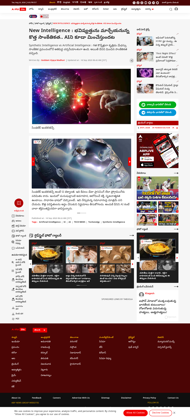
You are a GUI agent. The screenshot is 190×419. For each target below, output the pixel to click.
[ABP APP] (147, 159)
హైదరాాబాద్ (75, 364)
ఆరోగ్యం (132, 341)
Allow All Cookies (135, 413)
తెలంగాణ (65, 9)
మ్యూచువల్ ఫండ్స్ (166, 341)
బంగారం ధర (19, 308)
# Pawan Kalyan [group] (161, 128)
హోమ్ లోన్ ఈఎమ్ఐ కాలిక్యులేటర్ (21, 279)
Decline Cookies (160, 413)
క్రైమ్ (14, 375)
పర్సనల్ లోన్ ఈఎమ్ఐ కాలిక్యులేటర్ (21, 289)
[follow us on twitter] (134, 2)
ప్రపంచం (15, 347)
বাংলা (90, 2)
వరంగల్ (73, 341)
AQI (17, 319)
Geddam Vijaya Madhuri (53, 60)
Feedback (36, 398)
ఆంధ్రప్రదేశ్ (52, 9)
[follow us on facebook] (138, 2)
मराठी (75, 2)
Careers (57, 398)
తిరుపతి (44, 358)
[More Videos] (176, 173)
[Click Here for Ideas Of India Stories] (44, 16)
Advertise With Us (81, 398)
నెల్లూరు (44, 369)
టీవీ (100, 347)
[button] (18, 205)
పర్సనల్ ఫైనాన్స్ (165, 347)
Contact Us (173, 398)
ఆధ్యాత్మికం (136, 9)
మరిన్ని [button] (148, 9)
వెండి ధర (19, 314)
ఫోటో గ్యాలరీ (21, 236)
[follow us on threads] (142, 2)
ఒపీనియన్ (20, 248)
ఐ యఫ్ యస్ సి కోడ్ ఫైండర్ (20, 262)
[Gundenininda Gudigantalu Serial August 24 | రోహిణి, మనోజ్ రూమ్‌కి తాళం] (168, 219)
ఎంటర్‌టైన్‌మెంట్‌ (106, 338)
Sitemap (105, 398)
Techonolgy (94, 222)
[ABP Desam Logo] (19, 9)
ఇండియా (16, 341)
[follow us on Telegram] (153, 2)
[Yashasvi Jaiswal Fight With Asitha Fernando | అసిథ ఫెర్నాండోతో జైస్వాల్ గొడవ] (147, 207)
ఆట (115, 9)
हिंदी (59, 2)
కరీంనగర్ (74, 358)
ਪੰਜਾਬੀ (83, 2)
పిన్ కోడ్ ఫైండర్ (19, 271)
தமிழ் (107, 2)
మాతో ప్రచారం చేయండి (170, 3)
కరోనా (14, 352)
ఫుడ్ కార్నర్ (133, 347)
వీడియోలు (20, 216)
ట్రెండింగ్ (15, 364)
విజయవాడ (46, 364)
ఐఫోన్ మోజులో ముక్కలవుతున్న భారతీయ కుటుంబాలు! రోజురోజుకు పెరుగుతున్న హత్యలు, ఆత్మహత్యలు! (157, 306)
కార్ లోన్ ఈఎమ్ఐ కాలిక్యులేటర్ (21, 299)
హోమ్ (31, 9)
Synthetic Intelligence (114, 222)
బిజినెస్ (76, 9)
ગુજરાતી (98, 2)
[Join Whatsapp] (157, 2)
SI (65, 222)
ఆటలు (18, 221)
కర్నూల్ (44, 352)
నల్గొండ (73, 347)
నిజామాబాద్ (75, 352)
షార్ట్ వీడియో (21, 226)
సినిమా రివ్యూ (18, 242)
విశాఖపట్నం (46, 375)
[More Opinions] (176, 287)
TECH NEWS (79, 222)
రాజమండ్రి (45, 347)
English (66, 2)
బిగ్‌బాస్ (95, 9)
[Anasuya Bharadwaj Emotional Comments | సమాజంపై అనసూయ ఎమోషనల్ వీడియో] (147, 219)
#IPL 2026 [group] (145, 128)
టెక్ (13, 386)
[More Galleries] (131, 235)
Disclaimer (126, 398)
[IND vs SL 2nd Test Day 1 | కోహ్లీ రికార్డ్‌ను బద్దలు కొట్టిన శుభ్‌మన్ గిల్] (157, 188)
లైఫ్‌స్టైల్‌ (124, 9)
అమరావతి (46, 341)
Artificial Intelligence (50, 222)
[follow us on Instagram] (149, 2)
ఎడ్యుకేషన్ (16, 381)
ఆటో (86, 9)
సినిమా (106, 9)
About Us (16, 398)
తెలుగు (52, 2)
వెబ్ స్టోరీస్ (20, 231)
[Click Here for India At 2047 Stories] (33, 16)
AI (70, 222)
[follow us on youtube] (145, 2)
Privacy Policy (149, 398)
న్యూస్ (41, 9)
